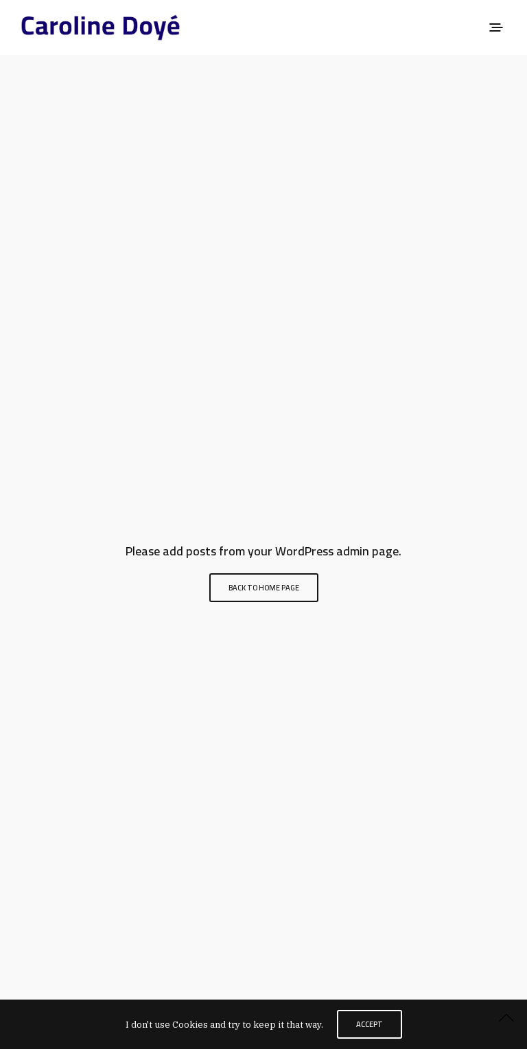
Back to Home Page (264, 588)
